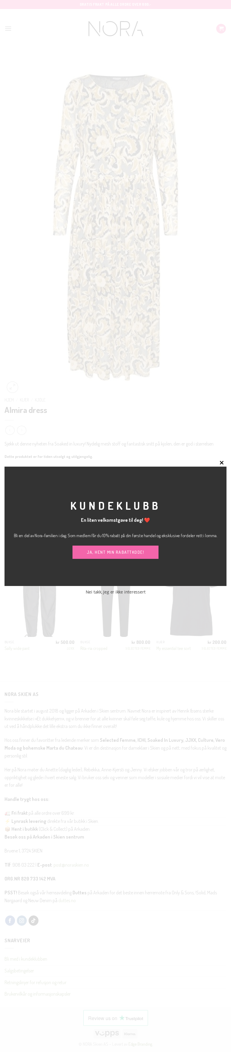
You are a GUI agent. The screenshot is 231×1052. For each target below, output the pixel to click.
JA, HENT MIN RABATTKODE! (115, 552)
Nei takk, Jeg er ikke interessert (116, 592)
